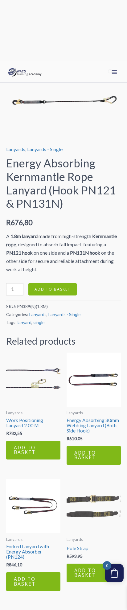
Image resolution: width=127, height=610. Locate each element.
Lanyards (15, 149)
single (38, 322)
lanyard (24, 322)
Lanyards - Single (45, 149)
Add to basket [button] (24, 450)
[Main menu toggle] (114, 72)
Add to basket (53, 289)
